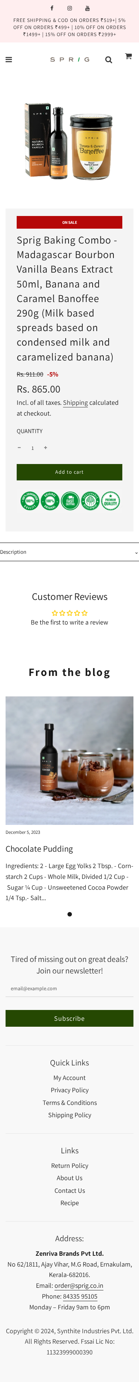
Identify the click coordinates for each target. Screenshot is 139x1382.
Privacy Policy (70, 1090)
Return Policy (69, 1165)
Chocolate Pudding (39, 848)
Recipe (69, 1202)
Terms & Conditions (70, 1102)
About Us (69, 1177)
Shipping (75, 402)
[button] (69, 914)
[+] (45, 448)
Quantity (30, 431)
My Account (69, 1077)
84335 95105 (80, 1296)
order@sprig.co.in (78, 1285)
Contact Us (69, 1190)
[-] (19, 448)
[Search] (108, 59)
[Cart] (128, 59)
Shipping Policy (69, 1115)
